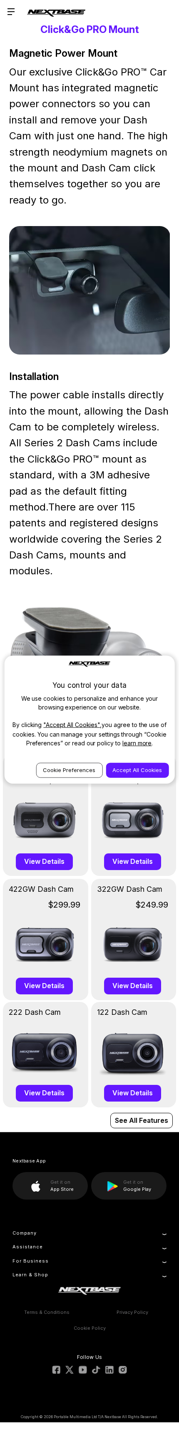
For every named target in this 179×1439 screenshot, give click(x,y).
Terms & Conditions (47, 1312)
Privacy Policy (132, 1312)
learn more (137, 742)
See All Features (141, 1120)
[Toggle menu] (11, 11)
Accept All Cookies (137, 769)
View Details (44, 861)
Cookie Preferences (69, 769)
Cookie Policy (90, 1328)
